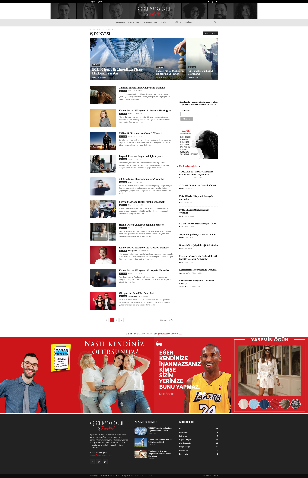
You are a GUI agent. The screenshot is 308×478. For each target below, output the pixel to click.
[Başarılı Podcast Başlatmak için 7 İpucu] (103, 164)
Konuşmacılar (150, 22)
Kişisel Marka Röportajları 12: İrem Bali (198, 269)
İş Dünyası (102, 29)
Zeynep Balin (132, 251)
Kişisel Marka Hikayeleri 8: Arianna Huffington (145, 110)
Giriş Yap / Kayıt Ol (96, 2)
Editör (94, 77)
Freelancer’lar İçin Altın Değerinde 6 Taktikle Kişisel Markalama (159, 453)
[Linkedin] (216, 1)
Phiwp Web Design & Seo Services (142, 476)
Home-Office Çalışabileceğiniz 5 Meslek (141, 224)
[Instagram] (212, 1)
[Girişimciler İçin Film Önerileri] (103, 301)
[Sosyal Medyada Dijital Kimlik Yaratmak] (103, 209)
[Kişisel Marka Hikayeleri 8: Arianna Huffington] (103, 118)
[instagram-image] (38, 375)
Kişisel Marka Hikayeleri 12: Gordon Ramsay (144, 247)
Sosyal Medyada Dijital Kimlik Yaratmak (141, 201)
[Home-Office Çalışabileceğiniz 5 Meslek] (103, 232)
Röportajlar (134, 22)
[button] (215, 22)
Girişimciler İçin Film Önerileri (136, 293)
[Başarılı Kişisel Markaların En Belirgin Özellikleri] (141, 442)
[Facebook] (208, 1)
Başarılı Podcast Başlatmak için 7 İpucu (141, 156)
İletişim (188, 22)
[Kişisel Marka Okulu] (154, 11)
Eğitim (178, 22)
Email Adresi (185, 110)
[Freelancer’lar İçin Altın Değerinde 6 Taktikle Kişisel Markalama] (141, 454)
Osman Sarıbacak (185, 178)
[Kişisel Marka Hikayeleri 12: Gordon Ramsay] (103, 255)
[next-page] (121, 320)
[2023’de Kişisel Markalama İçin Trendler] (103, 186)
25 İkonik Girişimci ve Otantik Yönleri (140, 133)
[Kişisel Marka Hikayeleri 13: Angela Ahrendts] (103, 278)
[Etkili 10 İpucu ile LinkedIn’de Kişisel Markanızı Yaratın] (141, 431)
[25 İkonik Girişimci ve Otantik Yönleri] (103, 141)
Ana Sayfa (93, 29)
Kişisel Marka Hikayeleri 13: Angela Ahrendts (144, 270)
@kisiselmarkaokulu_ (170, 334)
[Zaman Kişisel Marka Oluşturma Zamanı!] (103, 95)
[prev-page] (92, 320)
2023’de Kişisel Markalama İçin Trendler (141, 178)
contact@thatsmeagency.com (101, 455)
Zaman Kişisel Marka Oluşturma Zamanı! (142, 87)
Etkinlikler (166, 22)
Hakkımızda (207, 476)
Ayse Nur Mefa (184, 273)
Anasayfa (120, 22)
